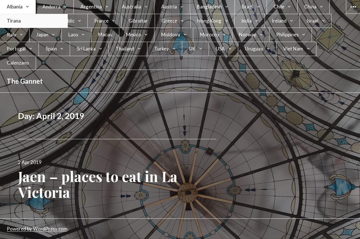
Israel (312, 21)
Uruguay (254, 49)
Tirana (14, 21)
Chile (279, 7)
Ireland (279, 21)
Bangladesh (209, 7)
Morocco (209, 34)
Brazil (248, 7)
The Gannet (25, 81)
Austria (169, 7)
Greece (169, 21)
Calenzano (18, 63)
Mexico (133, 34)
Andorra (51, 7)
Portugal (16, 49)
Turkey (161, 49)
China (310, 7)
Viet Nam (293, 49)
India (246, 21)
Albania (14, 7)
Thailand (125, 49)
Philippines (287, 34)
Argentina (91, 7)
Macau (105, 34)
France (101, 21)
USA (220, 49)
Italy (11, 34)
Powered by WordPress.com (37, 229)
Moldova (170, 34)
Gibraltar (138, 21)
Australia (131, 7)
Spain (51, 49)
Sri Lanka (86, 49)
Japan (42, 34)
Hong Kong (209, 21)
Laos (73, 34)
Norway (247, 34)
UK (192, 49)
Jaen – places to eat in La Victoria (97, 184)
